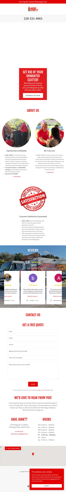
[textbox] (33, 331)
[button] (16, 176)
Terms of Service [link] (46, 390)
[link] (33, 9)
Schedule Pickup (33, 95)
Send (33, 384)
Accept (46, 486)
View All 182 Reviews (33, 268)
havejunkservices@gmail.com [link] (19, 434)
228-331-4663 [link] (33, 18)
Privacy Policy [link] (38, 390)
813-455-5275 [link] (19, 431)
